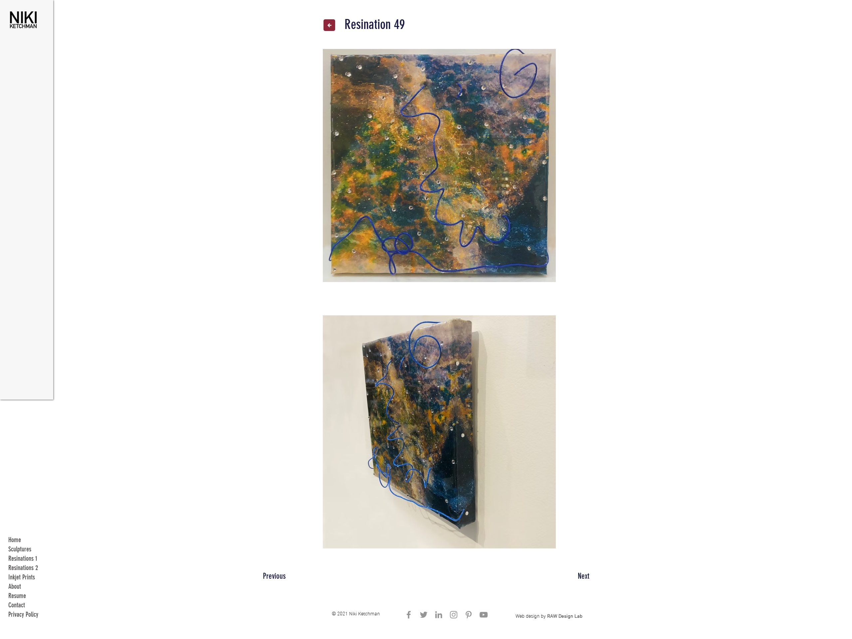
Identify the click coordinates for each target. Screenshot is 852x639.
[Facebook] (409, 615)
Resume (17, 596)
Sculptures (19, 549)
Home (14, 540)
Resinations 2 (23, 568)
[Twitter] (424, 615)
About (14, 586)
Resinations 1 (22, 558)
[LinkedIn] (439, 615)
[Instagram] (454, 615)
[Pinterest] (469, 615)
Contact (16, 605)
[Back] (329, 25)
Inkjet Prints (21, 577)
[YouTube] (484, 615)
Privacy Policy (23, 614)
